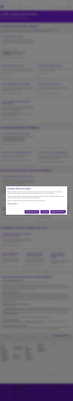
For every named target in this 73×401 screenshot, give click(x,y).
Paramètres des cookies (32, 211)
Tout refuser (45, 211)
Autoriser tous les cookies (58, 211)
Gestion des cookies (11, 203)
